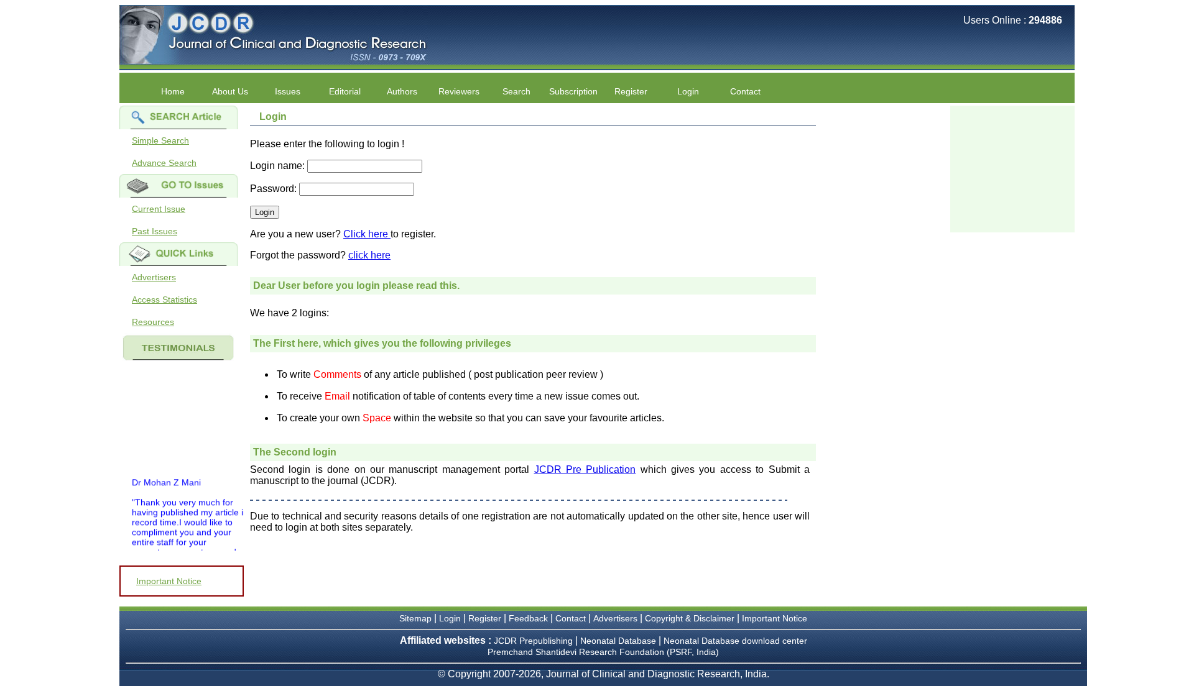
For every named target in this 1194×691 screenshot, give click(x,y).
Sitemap (415, 618)
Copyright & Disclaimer (689, 618)
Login (688, 91)
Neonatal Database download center (735, 641)
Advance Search (164, 163)
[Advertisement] (1012, 168)
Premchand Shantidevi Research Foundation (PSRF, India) (603, 652)
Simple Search (160, 140)
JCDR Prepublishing (533, 641)
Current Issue (158, 209)
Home (173, 91)
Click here (367, 234)
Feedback (528, 618)
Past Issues (154, 231)
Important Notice (168, 581)
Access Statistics (164, 299)
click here (369, 255)
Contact (745, 91)
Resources (153, 322)
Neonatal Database (619, 641)
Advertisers (154, 277)
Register (484, 618)
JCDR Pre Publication (585, 469)
